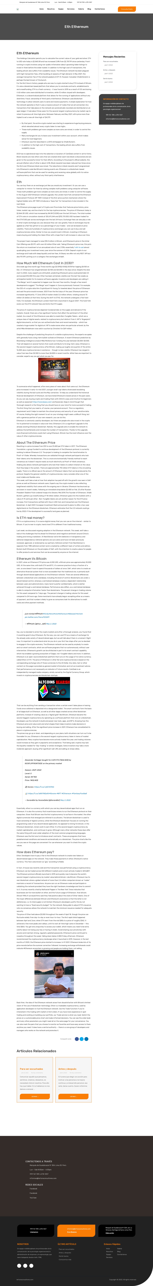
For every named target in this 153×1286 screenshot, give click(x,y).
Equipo (60, 9)
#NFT (59, 793)
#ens (51, 614)
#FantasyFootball (79, 793)
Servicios (71, 9)
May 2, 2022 (51, 624)
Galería (81, 9)
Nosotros (51, 9)
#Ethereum (66, 793)
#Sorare (52, 793)
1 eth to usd (79, 247)
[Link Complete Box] (35, 1079)
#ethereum (63, 614)
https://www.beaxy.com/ (42, 402)
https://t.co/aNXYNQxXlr (38, 793)
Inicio (42, 9)
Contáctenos (100, 9)
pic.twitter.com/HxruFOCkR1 (37, 617)
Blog (89, 9)
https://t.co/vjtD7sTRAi (44, 787)
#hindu (46, 614)
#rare (55, 614)
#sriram (79, 614)
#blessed (72, 614)
